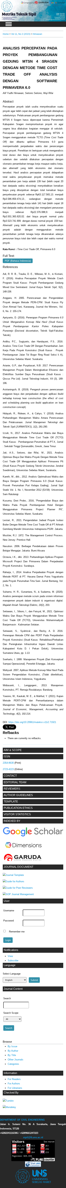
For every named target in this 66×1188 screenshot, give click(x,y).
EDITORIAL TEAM (15, 782)
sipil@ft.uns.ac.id (33, 1137)
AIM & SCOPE (13, 750)
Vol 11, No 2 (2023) (20, 34)
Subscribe (13, 960)
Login (47, 5)
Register (58, 5)
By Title (12, 1055)
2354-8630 (8, 762)
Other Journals (15, 1059)
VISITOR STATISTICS (17, 814)
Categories (13, 1064)
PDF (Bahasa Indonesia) (18, 260)
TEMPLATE (11, 801)
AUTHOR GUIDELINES (18, 795)
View (10, 956)
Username (8, 910)
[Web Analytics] (33, 1166)
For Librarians (15, 1088)
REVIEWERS (12, 788)
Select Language (12, 973)
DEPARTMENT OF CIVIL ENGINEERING (22, 1119)
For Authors (14, 1083)
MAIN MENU (9, 24)
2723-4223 (8, 769)
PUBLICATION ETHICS (18, 807)
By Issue (12, 1046)
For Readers (14, 1079)
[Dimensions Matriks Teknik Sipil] (23, 850)
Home (6, 34)
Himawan (37, 34)
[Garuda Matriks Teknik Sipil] (22, 861)
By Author (13, 1050)
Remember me (17, 931)
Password (8, 920)
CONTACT (10, 775)
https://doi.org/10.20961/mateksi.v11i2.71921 (32, 722)
